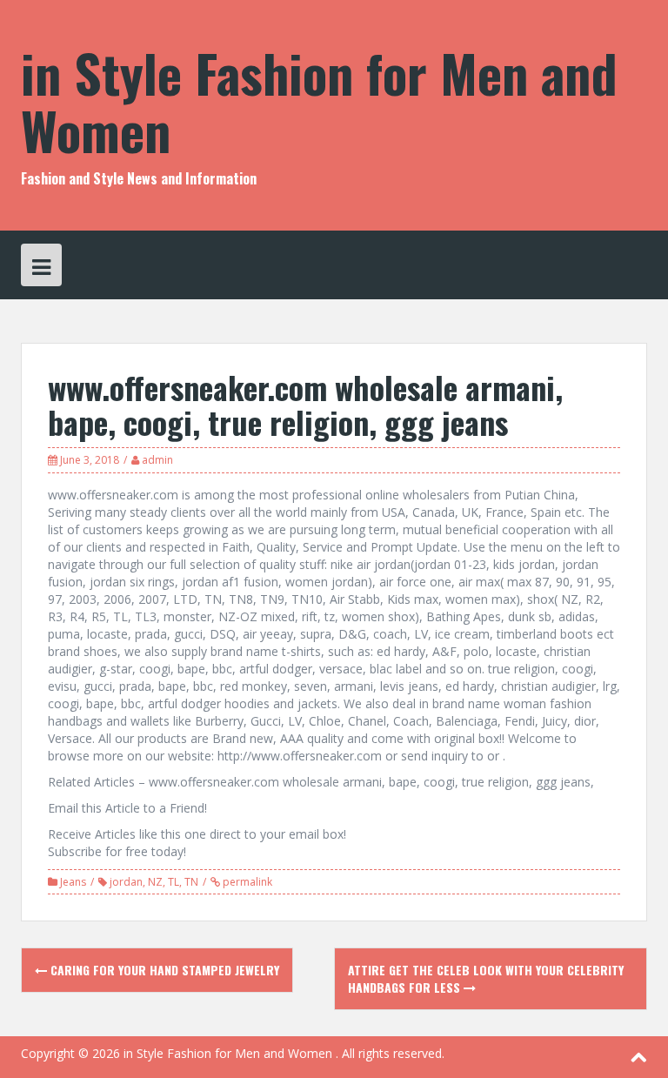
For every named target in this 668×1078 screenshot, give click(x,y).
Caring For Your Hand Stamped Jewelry (163, 970)
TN (191, 881)
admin (157, 459)
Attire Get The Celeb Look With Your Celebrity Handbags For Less (486, 978)
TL (173, 881)
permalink (246, 881)
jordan (126, 881)
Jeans (73, 881)
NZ (155, 881)
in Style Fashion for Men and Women (319, 100)
